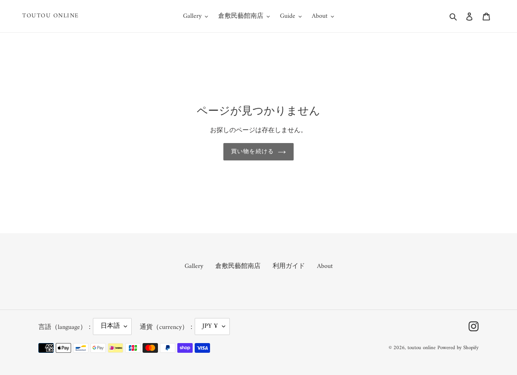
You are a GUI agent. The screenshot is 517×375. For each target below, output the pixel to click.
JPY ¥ (210, 326)
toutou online (50, 16)
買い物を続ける (252, 152)
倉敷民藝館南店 (238, 266)
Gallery (194, 266)
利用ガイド (289, 266)
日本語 (110, 326)
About (325, 266)
